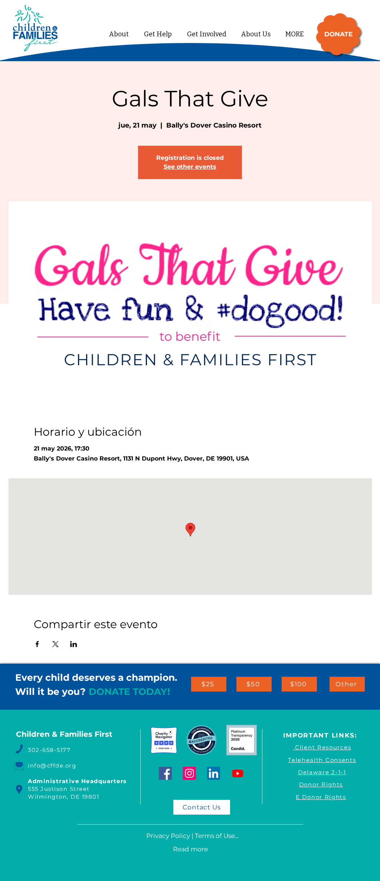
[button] (157, 34)
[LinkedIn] (213, 773)
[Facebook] (165, 773)
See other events (190, 166)
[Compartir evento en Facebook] (37, 644)
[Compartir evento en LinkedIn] (73, 644)
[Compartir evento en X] (55, 644)
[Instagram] (189, 773)
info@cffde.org (52, 765)
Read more (190, 849)
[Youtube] (237, 773)
